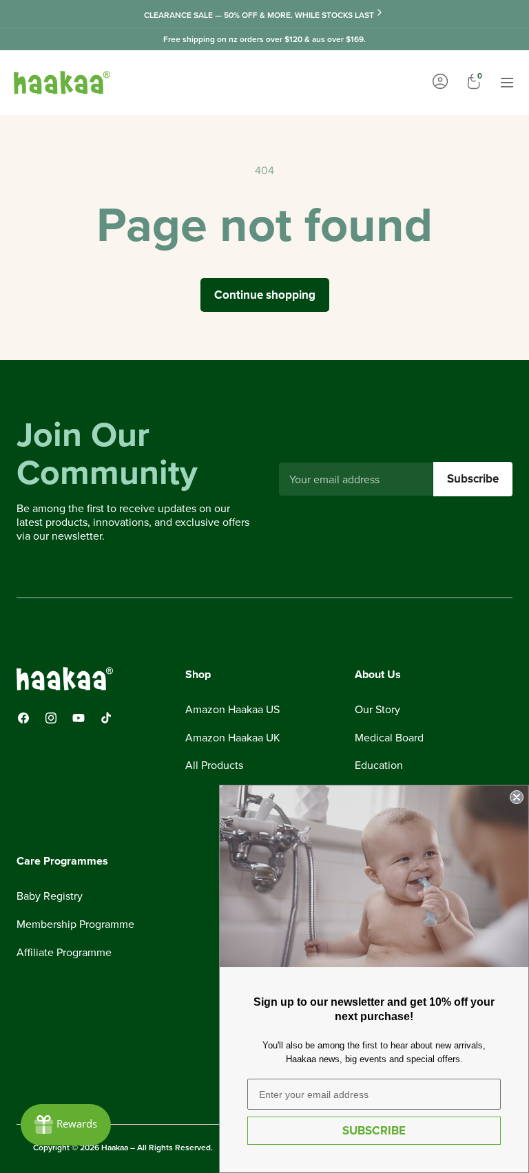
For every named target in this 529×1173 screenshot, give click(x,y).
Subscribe (473, 478)
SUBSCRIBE (374, 1130)
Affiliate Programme (64, 952)
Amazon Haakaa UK (232, 737)
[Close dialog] (516, 797)
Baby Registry (50, 896)
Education (379, 764)
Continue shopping (264, 294)
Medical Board (389, 737)
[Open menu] (507, 82)
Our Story (377, 710)
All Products (214, 764)
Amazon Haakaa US (232, 710)
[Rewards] (66, 1124)
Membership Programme (75, 923)
